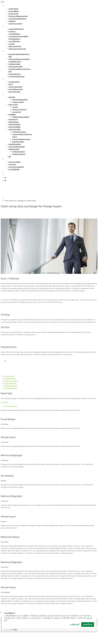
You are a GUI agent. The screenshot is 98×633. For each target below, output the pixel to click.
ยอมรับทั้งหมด (87, 624)
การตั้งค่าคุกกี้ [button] (74, 624)
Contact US (4, 402)
